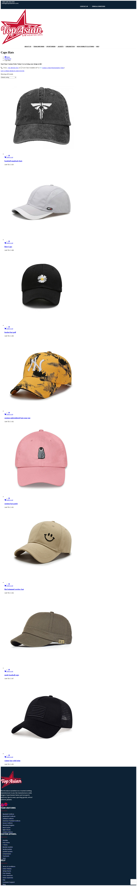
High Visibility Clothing (85, 46)
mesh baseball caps (11, 675)
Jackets (60, 46)
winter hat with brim (12, 761)
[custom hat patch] (41, 496)
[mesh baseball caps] (41, 668)
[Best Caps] (41, 239)
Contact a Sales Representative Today (53, 68)
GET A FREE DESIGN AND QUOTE (12, 71)
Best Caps (8, 247)
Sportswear (50, 46)
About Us (28, 46)
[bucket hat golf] (41, 325)
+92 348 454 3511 (13, 68)
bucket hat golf (10, 332)
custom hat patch (11, 504)
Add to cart (9, 157)
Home (8, 57)
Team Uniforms (38, 46)
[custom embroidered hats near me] (41, 411)
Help (97, 46)
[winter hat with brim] (41, 753)
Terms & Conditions (98, 6)
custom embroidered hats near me (17, 418)
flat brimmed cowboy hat (14, 589)
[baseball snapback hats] (41, 154)
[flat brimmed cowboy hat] (41, 582)
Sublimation (70, 46)
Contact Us (84, 6)
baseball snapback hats (13, 161)
